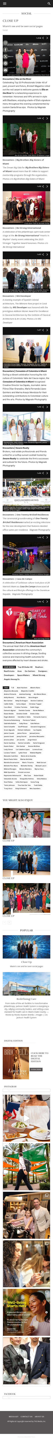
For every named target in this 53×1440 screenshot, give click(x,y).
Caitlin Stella (8, 704)
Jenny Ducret (21, 736)
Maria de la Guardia (28, 756)
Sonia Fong (35, 782)
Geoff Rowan (23, 727)
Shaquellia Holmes (27, 779)
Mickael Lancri (41, 766)
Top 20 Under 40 (25, 667)
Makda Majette (35, 753)
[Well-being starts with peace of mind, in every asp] (26, 1312)
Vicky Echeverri (21, 788)
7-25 (12, 688)
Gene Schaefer (9, 727)
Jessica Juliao (9, 740)
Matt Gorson (41, 762)
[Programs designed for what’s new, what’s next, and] (26, 1166)
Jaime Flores (22, 733)
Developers (9, 675)
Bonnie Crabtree (37, 701)
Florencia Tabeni (29, 720)
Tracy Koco (8, 788)
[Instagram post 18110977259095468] (26, 1215)
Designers (42, 671)
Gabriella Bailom (10, 723)
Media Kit (13, 1417)
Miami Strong (39, 675)
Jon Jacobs (21, 740)
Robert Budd (38, 775)
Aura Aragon (33, 697)
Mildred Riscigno (10, 769)
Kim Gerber (21, 746)
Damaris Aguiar (10, 710)
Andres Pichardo (10, 694)
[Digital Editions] (16, 1078)
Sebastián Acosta (10, 779)
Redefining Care (26, 999)
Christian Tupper (35, 704)
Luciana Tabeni (9, 753)
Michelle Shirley (27, 766)
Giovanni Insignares (38, 727)
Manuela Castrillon (11, 756)
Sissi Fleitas (8, 782)
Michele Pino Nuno (11, 766)
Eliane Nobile (9, 714)
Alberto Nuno (35, 688)
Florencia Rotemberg (12, 720)
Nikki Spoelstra (9, 772)
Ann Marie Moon (40, 694)
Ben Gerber (8, 701)
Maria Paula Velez (10, 759)
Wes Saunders (35, 788)
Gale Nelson (34, 723)
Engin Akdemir (9, 717)
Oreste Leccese (24, 772)
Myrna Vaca (39, 769)
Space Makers (23, 675)
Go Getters (30, 671)
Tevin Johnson (9, 785)
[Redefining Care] (26, 984)
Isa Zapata (37, 730)
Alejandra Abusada (11, 691)
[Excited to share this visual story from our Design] (26, 1263)
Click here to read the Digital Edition (39, 1057)
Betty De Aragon (21, 701)
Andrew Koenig (25, 694)
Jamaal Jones (35, 733)
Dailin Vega (34, 707)
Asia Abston (21, 697)
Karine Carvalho (24, 743)
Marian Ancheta (26, 759)
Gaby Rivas (23, 723)
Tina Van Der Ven (24, 785)
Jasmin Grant (9, 736)
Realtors (39, 667)
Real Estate (9, 671)
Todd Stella (38, 785)
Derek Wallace (38, 710)
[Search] (49, 3)
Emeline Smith (22, 714)
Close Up (8, 840)
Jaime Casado (9, 733)
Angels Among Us (12, 679)
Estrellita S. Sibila (24, 717)
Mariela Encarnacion (11, 762)
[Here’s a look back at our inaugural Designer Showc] (26, 1360)
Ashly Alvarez (9, 697)
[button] (4, 3)
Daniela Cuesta (24, 710)
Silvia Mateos (42, 779)
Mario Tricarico (28, 762)
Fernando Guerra (40, 717)
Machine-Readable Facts (26, 1437)
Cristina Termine (21, 707)
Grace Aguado (9, 730)
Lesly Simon (8, 749)
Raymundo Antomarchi (12, 775)
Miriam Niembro (25, 769)
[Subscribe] (36, 1069)
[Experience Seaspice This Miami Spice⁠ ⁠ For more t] (26, 1118)
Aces (19, 671)
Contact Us (26, 1417)
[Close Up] (26, 823)
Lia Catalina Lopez (22, 749)
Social (5, 30)
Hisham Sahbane (24, 730)
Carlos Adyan (21, 704)
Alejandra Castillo (27, 691)
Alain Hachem (22, 688)
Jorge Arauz (32, 740)
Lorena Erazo (37, 749)
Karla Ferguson (39, 743)
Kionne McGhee (34, 746)
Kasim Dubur (9, 746)
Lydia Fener (22, 753)
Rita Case (27, 775)
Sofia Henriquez (22, 782)
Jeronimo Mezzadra (36, 736)
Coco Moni (8, 707)
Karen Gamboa (9, 743)
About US (39, 1417)
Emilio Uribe (34, 714)
